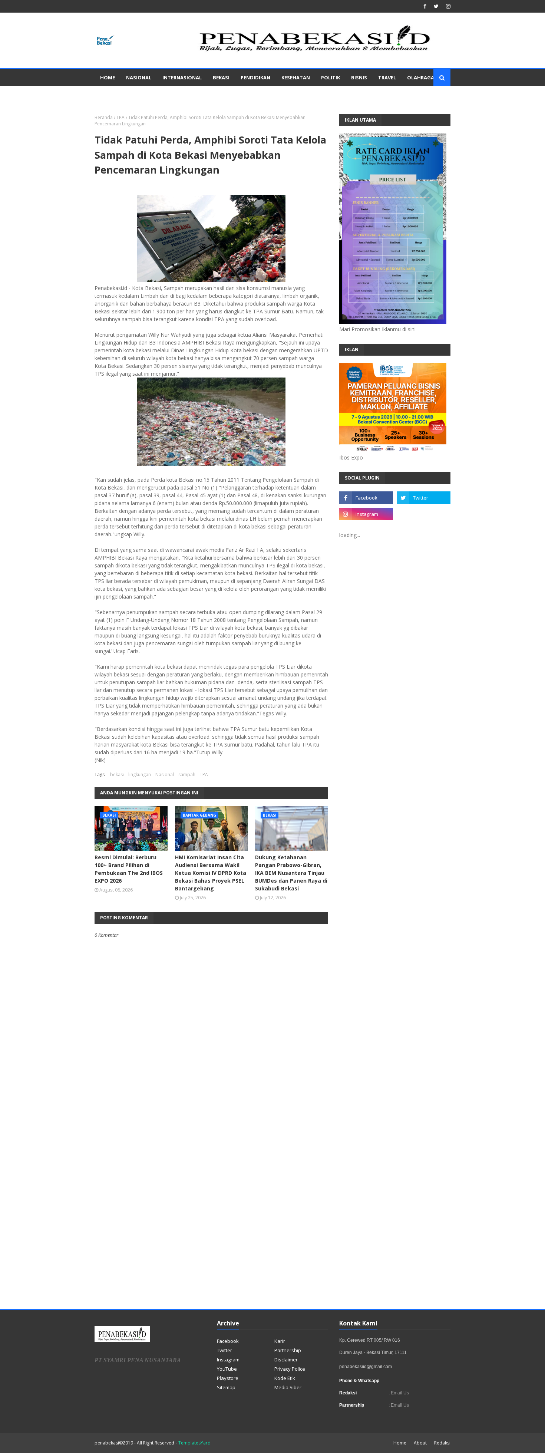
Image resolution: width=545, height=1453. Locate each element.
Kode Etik (284, 1378)
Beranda (104, 117)
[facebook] (425, 6)
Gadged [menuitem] (110, 94)
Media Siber (287, 1387)
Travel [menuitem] (387, 77)
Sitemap (226, 1387)
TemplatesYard (194, 1443)
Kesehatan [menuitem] (295, 77)
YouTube (227, 1368)
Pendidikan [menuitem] (255, 77)
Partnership (287, 1350)
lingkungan (139, 774)
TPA (120, 117)
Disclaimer (286, 1359)
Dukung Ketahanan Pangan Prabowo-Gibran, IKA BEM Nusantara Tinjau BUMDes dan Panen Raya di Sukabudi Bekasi (291, 873)
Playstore (227, 1378)
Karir (279, 1341)
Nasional (164, 774)
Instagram (228, 1359)
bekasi (117, 774)
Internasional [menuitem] (182, 77)
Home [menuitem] (107, 77)
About (420, 1443)
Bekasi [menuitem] (221, 77)
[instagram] (447, 6)
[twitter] (436, 6)
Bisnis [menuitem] (359, 77)
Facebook (228, 1341)
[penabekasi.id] (315, 51)
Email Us (399, 1393)
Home (399, 1443)
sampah (186, 774)
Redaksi (442, 1443)
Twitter (224, 1350)
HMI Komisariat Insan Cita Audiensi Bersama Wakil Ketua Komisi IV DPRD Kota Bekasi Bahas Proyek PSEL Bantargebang (210, 873)
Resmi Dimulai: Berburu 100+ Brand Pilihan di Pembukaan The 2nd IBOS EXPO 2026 (129, 869)
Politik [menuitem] (330, 77)
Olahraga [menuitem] (420, 77)
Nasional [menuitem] (138, 77)
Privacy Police (289, 1368)
